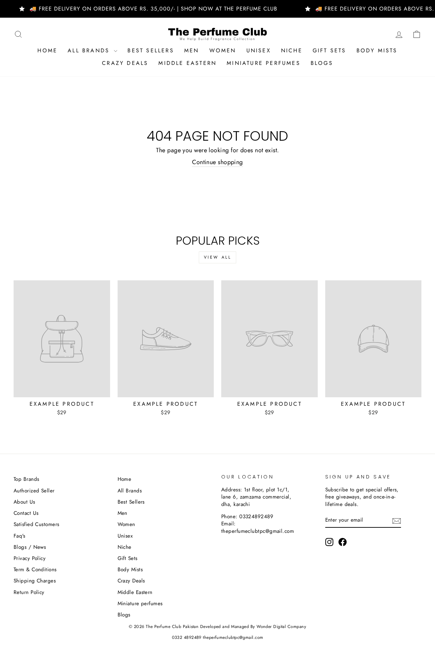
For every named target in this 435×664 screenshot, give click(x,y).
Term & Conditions (35, 569)
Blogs (322, 63)
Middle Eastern (187, 63)
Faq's (19, 536)
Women (222, 50)
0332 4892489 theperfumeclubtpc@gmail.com (217, 637)
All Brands (90, 50)
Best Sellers (150, 50)
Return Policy (29, 592)
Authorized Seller (34, 490)
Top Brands (26, 479)
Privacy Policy (30, 558)
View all (217, 257)
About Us (24, 502)
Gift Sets (329, 50)
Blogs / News (30, 547)
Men (191, 50)
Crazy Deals (125, 63)
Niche (291, 50)
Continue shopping (217, 162)
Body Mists (377, 50)
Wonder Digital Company (281, 627)
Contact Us (26, 513)
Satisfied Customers (36, 524)
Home (47, 50)
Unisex (258, 50)
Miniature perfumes (263, 63)
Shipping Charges (35, 580)
